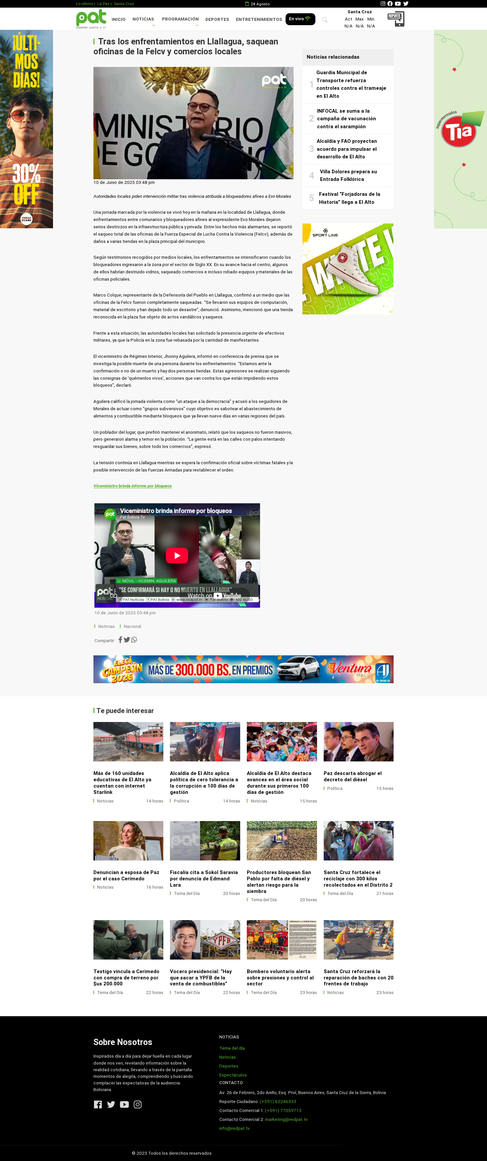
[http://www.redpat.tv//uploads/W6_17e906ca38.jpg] (128, 940)
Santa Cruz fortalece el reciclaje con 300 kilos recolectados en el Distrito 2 (358, 878)
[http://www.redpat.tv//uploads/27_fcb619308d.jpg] (205, 741)
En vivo (297, 18)
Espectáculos (233, 1075)
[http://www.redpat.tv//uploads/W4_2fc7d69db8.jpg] (282, 940)
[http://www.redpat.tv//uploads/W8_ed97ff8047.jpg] (282, 840)
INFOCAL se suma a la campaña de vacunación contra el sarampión (346, 119)
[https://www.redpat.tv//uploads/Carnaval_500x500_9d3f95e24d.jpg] (348, 268)
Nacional (133, 626)
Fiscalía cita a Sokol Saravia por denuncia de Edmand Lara (204, 878)
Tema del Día (187, 893)
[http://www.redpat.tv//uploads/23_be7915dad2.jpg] (128, 840)
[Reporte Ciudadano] (397, 19)
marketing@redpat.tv (286, 1119)
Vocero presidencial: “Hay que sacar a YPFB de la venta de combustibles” (201, 977)
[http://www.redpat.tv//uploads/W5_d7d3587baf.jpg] (205, 940)
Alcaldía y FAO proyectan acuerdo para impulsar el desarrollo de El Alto (347, 149)
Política (181, 801)
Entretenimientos (259, 19)
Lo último (84, 3)
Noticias (143, 19)
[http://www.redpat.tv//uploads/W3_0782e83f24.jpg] (359, 940)
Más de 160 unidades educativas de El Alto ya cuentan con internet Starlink (122, 782)
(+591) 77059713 (283, 1110)
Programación (180, 19)
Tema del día (232, 1048)
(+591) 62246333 (278, 1101)
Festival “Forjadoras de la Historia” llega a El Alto (349, 198)
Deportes (217, 19)
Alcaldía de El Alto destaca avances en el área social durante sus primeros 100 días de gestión (279, 782)
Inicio (119, 19)
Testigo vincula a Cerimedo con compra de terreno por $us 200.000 (126, 977)
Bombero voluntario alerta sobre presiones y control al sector (280, 977)
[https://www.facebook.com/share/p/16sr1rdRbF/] (243, 669)
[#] (26, 128)
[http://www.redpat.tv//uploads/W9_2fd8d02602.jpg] (205, 840)
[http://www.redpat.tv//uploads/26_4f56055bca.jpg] (282, 741)
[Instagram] (383, 4)
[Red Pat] (91, 19)
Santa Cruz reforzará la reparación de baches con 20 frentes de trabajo (359, 977)
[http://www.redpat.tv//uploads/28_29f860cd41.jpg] (128, 741)
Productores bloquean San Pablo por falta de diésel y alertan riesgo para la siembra (279, 881)
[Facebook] (390, 4)
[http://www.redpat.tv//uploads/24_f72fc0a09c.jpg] (359, 741)
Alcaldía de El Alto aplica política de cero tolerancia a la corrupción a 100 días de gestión (204, 782)
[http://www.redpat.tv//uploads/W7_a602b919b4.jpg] (359, 840)
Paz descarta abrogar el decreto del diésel (353, 776)
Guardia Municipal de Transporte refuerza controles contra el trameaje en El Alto (351, 84)
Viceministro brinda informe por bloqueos (132, 485)
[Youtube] (398, 4)
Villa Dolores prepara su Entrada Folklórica (348, 176)
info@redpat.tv (234, 1128)
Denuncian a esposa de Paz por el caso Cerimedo (126, 875)
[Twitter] (405, 4)
